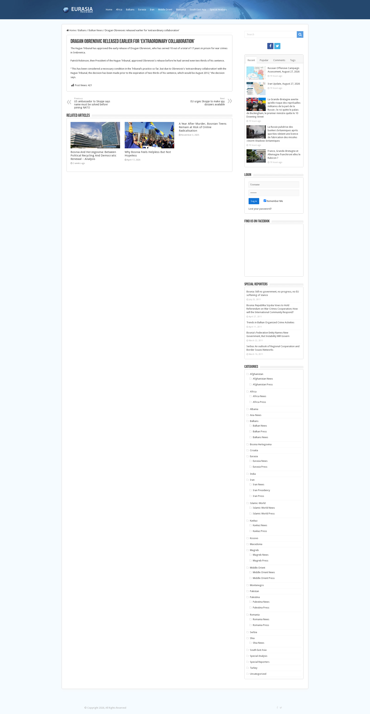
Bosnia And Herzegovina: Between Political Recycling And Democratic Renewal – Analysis (93, 155)
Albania (254, 409)
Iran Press (258, 496)
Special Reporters (259, 661)
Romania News (261, 619)
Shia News (258, 642)
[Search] (300, 34)
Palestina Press (261, 607)
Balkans (130, 9)
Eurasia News (260, 460)
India (253, 473)
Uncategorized (258, 673)
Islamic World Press (264, 513)
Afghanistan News (263, 378)
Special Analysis (218, 9)
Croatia (254, 450)
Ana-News (255, 415)
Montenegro (257, 585)
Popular (264, 60)
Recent (251, 60)
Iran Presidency (261, 490)
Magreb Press (260, 560)
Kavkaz (253, 520)
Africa (119, 9)
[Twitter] (277, 46)
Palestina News (261, 601)
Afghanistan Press (263, 384)
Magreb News (260, 554)
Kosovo (254, 538)
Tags (292, 60)
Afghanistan (256, 374)
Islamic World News (264, 507)
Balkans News (260, 437)
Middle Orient (165, 9)
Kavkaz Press (260, 531)
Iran (152, 9)
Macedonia (256, 544)
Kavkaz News (260, 525)
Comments (279, 60)
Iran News (258, 484)
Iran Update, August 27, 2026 (284, 83)
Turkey (253, 667)
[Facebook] (270, 46)
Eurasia (142, 9)
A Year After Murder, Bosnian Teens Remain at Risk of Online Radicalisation (202, 127)
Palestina (255, 597)
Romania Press (261, 625)
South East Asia (198, 9)
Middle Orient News (264, 572)
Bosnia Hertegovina (261, 444)
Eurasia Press (260, 466)
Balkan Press (260, 431)
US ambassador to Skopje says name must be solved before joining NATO (92, 103)
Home (109, 9)
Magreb (254, 550)
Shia (252, 638)
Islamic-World (258, 503)
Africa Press (259, 402)
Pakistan (254, 591)
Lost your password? (260, 208)
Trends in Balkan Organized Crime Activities (270, 322)
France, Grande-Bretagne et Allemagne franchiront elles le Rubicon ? (284, 154)
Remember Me (274, 201)
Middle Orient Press (264, 578)
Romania (181, 9)
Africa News (259, 396)
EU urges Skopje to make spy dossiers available (207, 101)
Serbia (253, 632)
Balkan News (96, 30)
